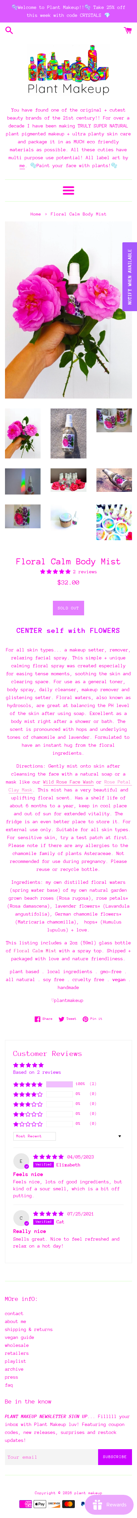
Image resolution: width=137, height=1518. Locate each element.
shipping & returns (29, 1329)
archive (14, 1369)
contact (14, 1313)
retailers (17, 1353)
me (22, 165)
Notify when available (129, 277)
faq (9, 1385)
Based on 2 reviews (37, 1072)
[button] (56, 571)
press (11, 1377)
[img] (49, 1157)
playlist (15, 1361)
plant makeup (88, 1493)
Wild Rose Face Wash (68, 781)
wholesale (17, 1345)
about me (15, 1321)
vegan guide (19, 1337)
